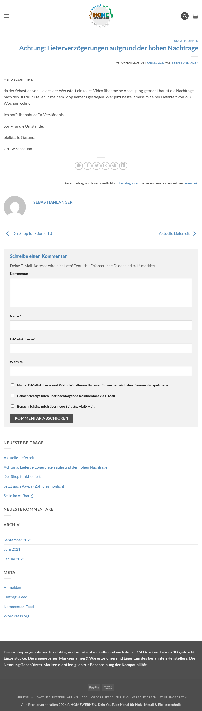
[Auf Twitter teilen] (96, 166)
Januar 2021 (14, 558)
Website (16, 362)
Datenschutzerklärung (57, 697)
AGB (84, 697)
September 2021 (18, 539)
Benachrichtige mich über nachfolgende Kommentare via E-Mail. (66, 396)
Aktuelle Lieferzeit (174, 233)
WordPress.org (16, 615)
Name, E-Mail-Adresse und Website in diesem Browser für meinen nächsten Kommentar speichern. (92, 385)
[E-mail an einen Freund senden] (105, 166)
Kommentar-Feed (19, 606)
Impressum (24, 697)
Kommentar (20, 273)
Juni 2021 (12, 549)
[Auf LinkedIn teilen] (123, 166)
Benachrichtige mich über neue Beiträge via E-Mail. (56, 406)
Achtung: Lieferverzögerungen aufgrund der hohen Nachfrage (55, 467)
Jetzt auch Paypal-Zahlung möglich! (34, 486)
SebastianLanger (185, 62)
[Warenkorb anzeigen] (195, 16)
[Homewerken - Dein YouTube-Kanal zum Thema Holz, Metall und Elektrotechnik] (101, 16)
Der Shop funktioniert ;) (32, 233)
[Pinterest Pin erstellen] (114, 166)
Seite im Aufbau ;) (18, 495)
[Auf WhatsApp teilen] (79, 166)
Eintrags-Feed (15, 596)
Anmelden (12, 587)
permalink (191, 183)
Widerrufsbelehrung (110, 697)
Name (15, 316)
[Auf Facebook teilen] (88, 166)
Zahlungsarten (173, 697)
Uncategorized (186, 40)
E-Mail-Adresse (23, 339)
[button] (7, 16)
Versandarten (144, 697)
